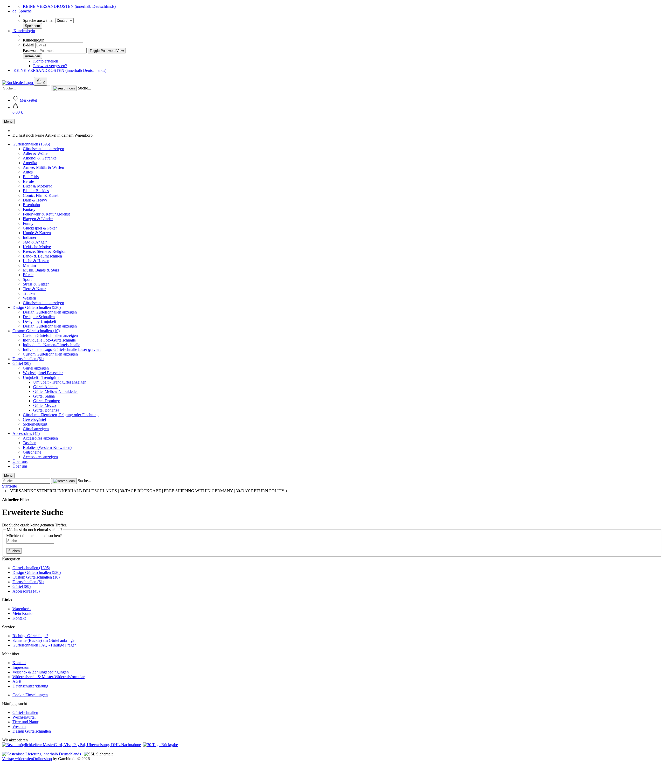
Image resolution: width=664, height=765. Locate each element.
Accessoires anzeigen (40, 438)
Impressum (21, 667)
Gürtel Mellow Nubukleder (55, 391)
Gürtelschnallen (25, 712)
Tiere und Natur (25, 722)
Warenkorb (21, 609)
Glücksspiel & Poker (40, 228)
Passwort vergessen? (50, 66)
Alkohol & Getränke (40, 158)
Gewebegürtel (34, 419)
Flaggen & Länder (38, 219)
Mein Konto (22, 613)
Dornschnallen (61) (28, 359)
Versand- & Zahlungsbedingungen (40, 672)
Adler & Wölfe (35, 153)
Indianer (29, 237)
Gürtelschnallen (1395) (31, 144)
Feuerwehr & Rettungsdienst (46, 214)
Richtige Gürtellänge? (30, 636)
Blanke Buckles (36, 191)
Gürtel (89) (21, 363)
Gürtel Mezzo (44, 405)
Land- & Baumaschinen (42, 256)
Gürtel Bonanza (46, 410)
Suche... (84, 88)
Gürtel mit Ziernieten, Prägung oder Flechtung (61, 415)
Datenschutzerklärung (30, 686)
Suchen (14, 551)
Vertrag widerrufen (17, 758)
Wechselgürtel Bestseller (43, 373)
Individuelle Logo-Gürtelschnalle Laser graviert (62, 349)
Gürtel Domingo (46, 401)
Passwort (30, 50)
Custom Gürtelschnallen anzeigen (50, 335)
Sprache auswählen (39, 20)
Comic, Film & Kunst (40, 195)
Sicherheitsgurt (35, 424)
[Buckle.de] (18, 82)
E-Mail (28, 45)
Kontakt (19, 618)
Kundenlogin (23, 31)
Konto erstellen (45, 61)
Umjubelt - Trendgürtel (41, 377)
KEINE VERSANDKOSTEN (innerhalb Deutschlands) (69, 6)
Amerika (30, 163)
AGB (17, 681)
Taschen (29, 443)
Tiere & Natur (34, 289)
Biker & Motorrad (37, 186)
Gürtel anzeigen (36, 368)
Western (29, 298)
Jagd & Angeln (35, 242)
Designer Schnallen (39, 317)
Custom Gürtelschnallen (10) (36, 331)
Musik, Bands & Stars (41, 270)
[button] (17, 109)
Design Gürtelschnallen (31, 731)
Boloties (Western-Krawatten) (47, 447)
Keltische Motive (37, 247)
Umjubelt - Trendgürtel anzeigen (59, 382)
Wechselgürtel (24, 717)
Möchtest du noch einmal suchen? (34, 535)
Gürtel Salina (44, 396)
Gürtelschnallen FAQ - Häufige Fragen (44, 645)
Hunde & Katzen (37, 233)
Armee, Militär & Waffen (43, 167)
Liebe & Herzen (36, 261)
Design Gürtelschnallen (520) (36, 307)
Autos (28, 172)
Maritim (29, 265)
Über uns (19, 461)
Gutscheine (32, 452)
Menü (8, 121)
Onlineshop (42, 758)
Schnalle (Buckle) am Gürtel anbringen (44, 640)
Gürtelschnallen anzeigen (43, 149)
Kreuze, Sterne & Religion (44, 251)
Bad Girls (31, 177)
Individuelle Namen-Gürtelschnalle (51, 345)
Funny (28, 223)
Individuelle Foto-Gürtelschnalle (49, 340)
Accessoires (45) (26, 433)
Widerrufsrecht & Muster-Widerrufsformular (48, 676)
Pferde (28, 275)
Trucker (29, 293)
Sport (27, 279)
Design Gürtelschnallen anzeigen (50, 312)
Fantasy (29, 209)
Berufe (28, 181)
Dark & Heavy (35, 200)
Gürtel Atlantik (45, 387)
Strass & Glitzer (36, 284)
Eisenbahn (31, 205)
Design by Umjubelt (39, 321)
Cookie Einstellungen (30, 695)
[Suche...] (64, 88)
